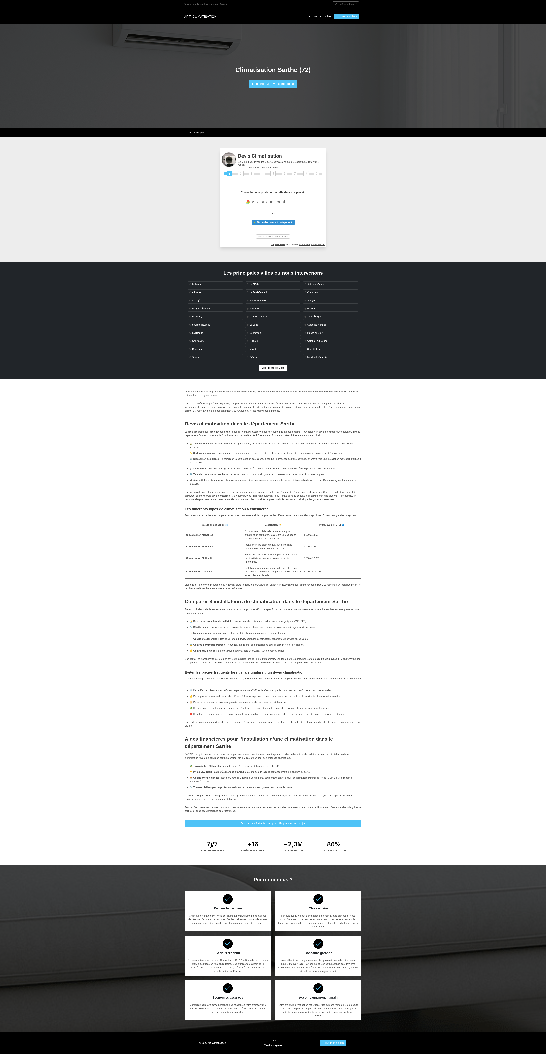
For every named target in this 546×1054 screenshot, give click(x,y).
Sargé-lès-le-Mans (316, 325)
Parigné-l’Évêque (201, 308)
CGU (272, 245)
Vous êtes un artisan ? (318, 245)
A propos (312, 16)
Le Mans (196, 284)
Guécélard (197, 349)
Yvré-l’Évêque (314, 316)
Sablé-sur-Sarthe (315, 284)
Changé (196, 300)
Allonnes (196, 292)
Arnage (311, 300)
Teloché (196, 357)
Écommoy (197, 316)
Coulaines (312, 292)
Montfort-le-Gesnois (317, 357)
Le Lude (254, 325)
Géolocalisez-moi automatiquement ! (274, 222)
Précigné (254, 357)
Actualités (325, 16)
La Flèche (255, 284)
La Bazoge (197, 333)
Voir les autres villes (273, 367)
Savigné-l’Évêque (201, 325)
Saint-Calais (313, 349)
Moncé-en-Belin (315, 333)
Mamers (311, 308)
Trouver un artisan (346, 16)
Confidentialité (280, 245)
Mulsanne (255, 308)
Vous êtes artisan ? (346, 4)
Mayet (253, 349)
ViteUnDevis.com (304, 245)
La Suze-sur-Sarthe (259, 316)
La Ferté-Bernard (258, 292)
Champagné (198, 341)
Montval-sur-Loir (258, 300)
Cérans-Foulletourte (317, 341)
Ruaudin (254, 341)
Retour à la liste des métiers (274, 236)
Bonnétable (255, 333)
